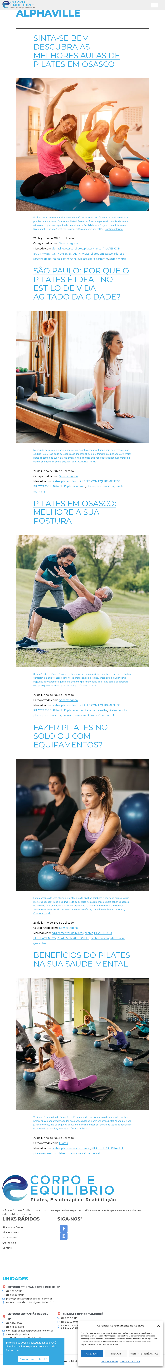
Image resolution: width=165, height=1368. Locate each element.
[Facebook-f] (64, 1228)
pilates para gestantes (94, 258)
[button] (158, 1325)
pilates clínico (93, 248)
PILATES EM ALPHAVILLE (73, 253)
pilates (79, 248)
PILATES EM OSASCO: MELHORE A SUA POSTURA (74, 512)
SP (45, 491)
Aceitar (92, 1353)
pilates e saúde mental (75, 1148)
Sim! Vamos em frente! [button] (33, 1359)
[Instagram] (64, 1236)
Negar (116, 1353)
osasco (69, 248)
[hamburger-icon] (154, 5)
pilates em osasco (102, 253)
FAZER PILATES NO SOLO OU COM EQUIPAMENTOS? (70, 736)
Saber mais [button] (12, 1350)
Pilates (63, 1143)
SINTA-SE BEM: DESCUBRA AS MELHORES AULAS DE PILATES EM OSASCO (76, 51)
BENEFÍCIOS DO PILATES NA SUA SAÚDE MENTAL (81, 959)
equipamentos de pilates (67, 933)
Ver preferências (144, 1353)
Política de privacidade (130, 1361)
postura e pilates (84, 715)
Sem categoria (68, 243)
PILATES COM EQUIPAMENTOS (100, 481)
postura (68, 715)
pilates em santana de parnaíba (87, 710)
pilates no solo (70, 258)
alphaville (58, 248)
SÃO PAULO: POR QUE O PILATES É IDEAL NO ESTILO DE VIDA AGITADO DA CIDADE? (81, 283)
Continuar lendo (114, 229)
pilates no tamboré (69, 1153)
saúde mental (118, 258)
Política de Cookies (109, 1361)
